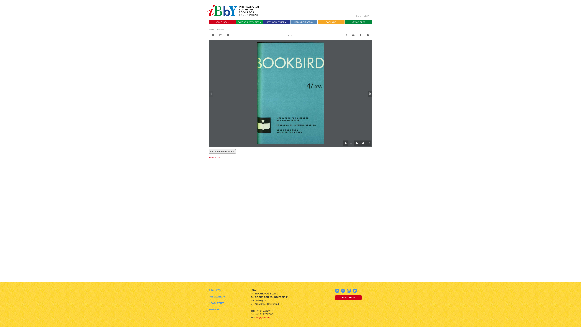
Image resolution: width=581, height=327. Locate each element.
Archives (220, 29)
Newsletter (216, 303)
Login (366, 15)
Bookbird (331, 22)
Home (211, 29)
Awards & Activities (248, 22)
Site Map (214, 309)
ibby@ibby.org (263, 317)
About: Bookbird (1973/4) (222, 151)
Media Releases (303, 22)
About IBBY (221, 22)
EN (358, 15)
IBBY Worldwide (276, 22)
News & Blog (359, 22)
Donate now (348, 297)
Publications (217, 296)
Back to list (214, 157)
